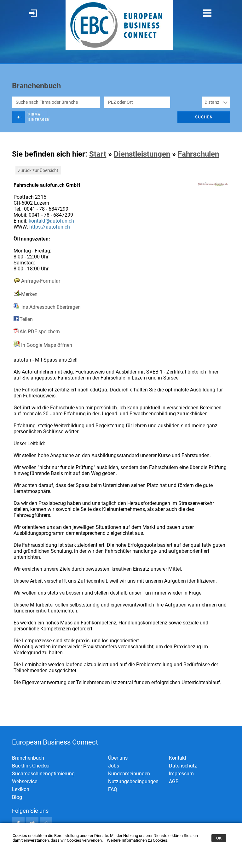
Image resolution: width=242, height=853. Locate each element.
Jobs (113, 766)
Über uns (118, 758)
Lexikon (20, 789)
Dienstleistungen (142, 154)
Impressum (181, 774)
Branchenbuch (28, 758)
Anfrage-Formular (40, 281)
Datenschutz (183, 766)
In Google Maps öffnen (46, 345)
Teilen (26, 319)
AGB (174, 781)
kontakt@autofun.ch (51, 221)
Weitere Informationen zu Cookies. (137, 840)
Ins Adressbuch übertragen (50, 307)
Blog (17, 797)
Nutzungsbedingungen (133, 781)
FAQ (112, 789)
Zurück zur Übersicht (38, 170)
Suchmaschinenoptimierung (43, 774)
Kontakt (177, 758)
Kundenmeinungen (129, 774)
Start (97, 154)
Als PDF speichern (40, 332)
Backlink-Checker (31, 766)
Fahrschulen (198, 154)
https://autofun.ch (49, 227)
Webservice (24, 781)
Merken (29, 294)
